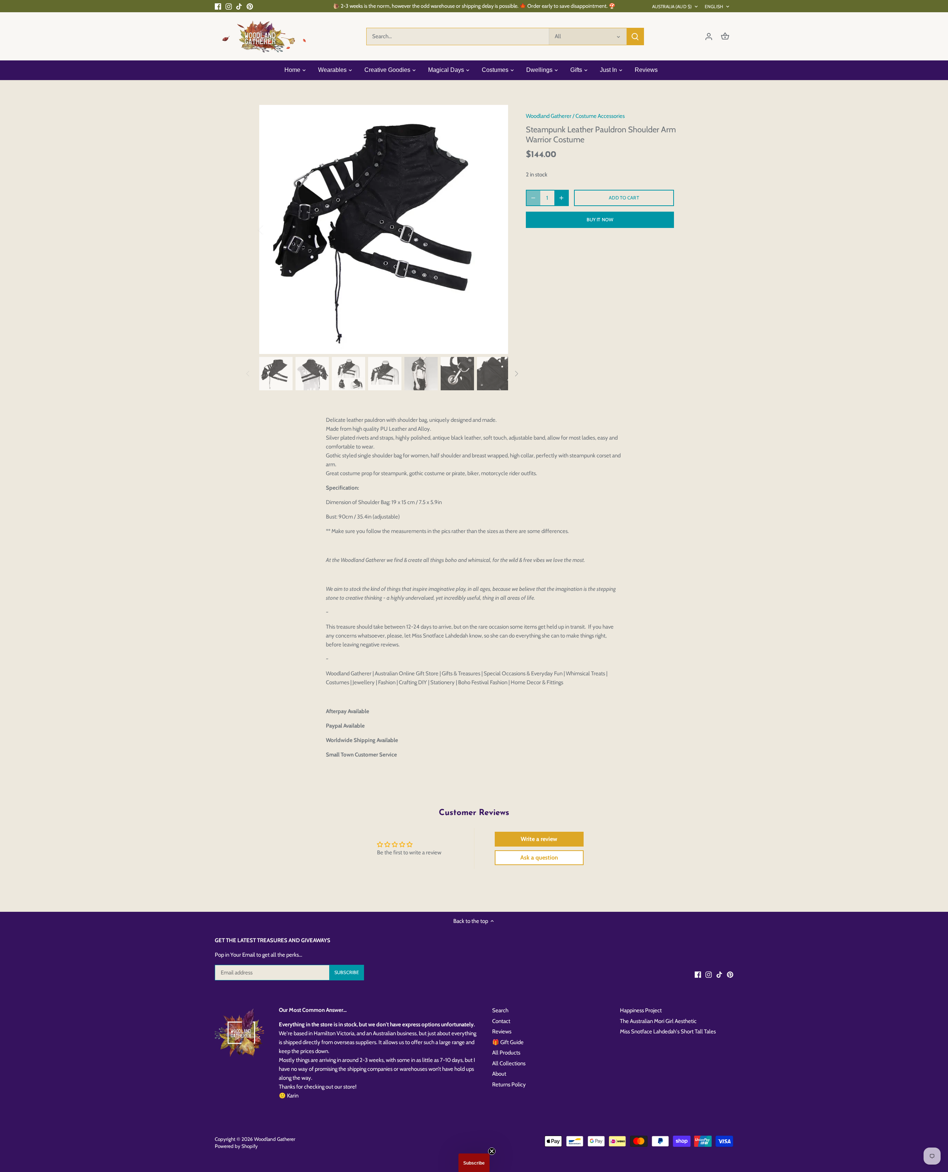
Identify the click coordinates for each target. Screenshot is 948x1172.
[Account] (709, 36)
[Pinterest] (250, 6)
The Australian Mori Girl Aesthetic (658, 1021)
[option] (383, 229)
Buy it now (600, 219)
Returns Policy (509, 1084)
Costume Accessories (600, 116)
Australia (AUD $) (672, 6)
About (499, 1073)
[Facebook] (218, 6)
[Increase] (561, 198)
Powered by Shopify (236, 1146)
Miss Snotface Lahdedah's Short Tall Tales (668, 1031)
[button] (474, 1162)
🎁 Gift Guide (508, 1042)
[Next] (496, 229)
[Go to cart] (725, 36)
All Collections (508, 1063)
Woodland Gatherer (548, 116)
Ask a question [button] (539, 857)
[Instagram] (229, 6)
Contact (501, 1021)
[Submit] (635, 36)
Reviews (501, 1031)
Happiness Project (641, 1010)
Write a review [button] (539, 838)
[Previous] (270, 229)
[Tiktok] (239, 6)
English (714, 6)
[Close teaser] (491, 1151)
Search (500, 1010)
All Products (506, 1052)
